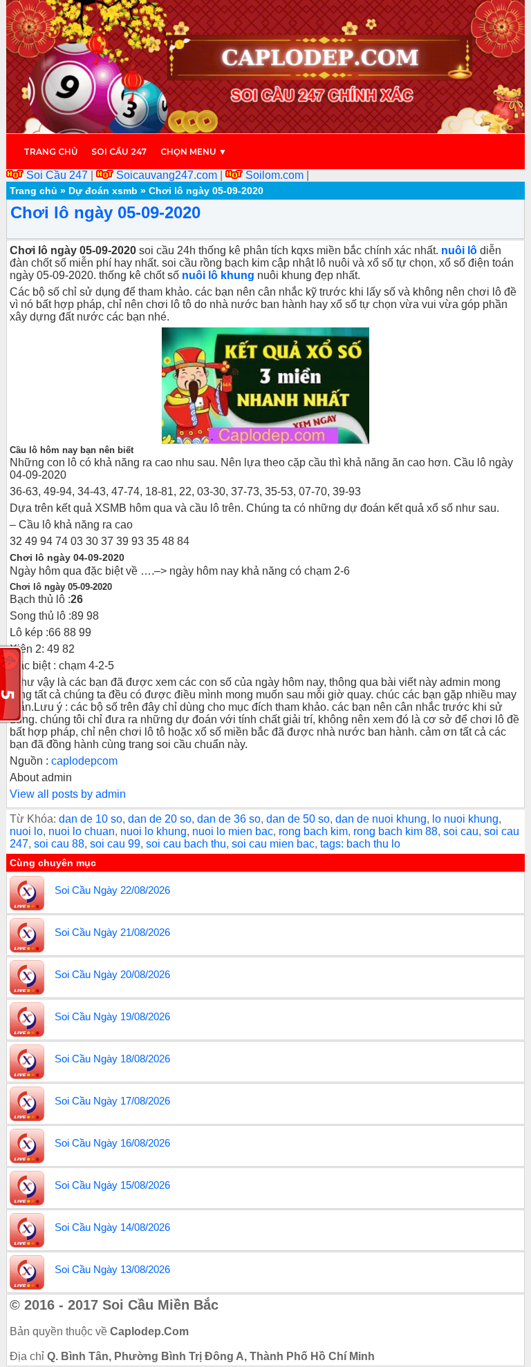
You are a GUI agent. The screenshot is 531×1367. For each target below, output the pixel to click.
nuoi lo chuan (81, 831)
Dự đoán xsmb (103, 190)
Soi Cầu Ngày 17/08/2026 (112, 1101)
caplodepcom (83, 761)
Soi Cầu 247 (57, 175)
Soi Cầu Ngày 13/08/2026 (112, 1269)
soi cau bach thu (186, 844)
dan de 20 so (160, 819)
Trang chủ (50, 151)
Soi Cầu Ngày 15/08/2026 (112, 1185)
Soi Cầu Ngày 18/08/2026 (112, 1058)
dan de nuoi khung (381, 819)
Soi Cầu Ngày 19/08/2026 (112, 1016)
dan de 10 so (90, 819)
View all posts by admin (68, 794)
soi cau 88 (59, 844)
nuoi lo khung (153, 831)
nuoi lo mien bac (232, 831)
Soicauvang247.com (166, 175)
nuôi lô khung (218, 275)
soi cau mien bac (273, 844)
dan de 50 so (298, 819)
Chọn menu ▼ (193, 151)
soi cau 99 (115, 844)
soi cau (460, 831)
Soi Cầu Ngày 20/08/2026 (112, 974)
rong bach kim (313, 831)
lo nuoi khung (465, 819)
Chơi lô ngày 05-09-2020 (105, 212)
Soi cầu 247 (119, 151)
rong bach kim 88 (395, 831)
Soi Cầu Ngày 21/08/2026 (112, 932)
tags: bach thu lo (360, 844)
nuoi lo (26, 831)
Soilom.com (274, 175)
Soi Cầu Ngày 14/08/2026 (112, 1227)
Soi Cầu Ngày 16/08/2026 (112, 1143)
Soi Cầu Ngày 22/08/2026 (112, 890)
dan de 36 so (229, 819)
